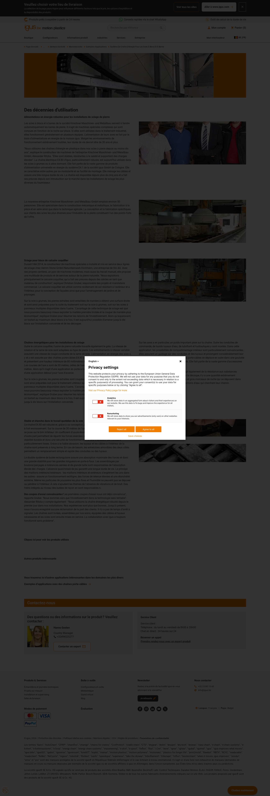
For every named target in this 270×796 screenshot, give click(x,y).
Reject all (121, 429)
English (93, 361)
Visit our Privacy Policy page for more (107, 390)
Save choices (135, 436)
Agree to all (148, 429)
